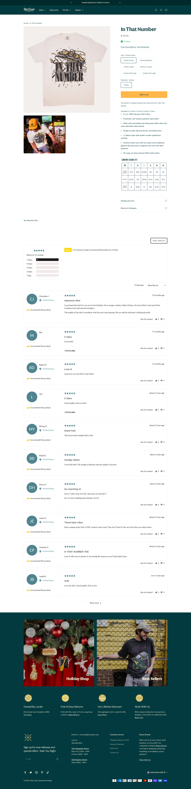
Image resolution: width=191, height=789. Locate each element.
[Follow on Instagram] (36, 772)
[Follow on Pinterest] (42, 772)
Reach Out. (139, 717)
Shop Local (54, 10)
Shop (41, 10)
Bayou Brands (161, 746)
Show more (94, 603)
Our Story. (28, 715)
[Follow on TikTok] (47, 772)
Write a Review (159, 241)
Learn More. (102, 715)
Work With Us (145, 760)
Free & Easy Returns (128, 47)
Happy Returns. (74, 715)
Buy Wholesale (143, 47)
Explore (78, 10)
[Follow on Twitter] (30, 772)
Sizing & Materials (117, 744)
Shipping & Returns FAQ (119, 740)
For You (65, 10)
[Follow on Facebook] (25, 772)
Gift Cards (114, 748)
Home (26, 23)
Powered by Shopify (45, 780)
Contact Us (114, 752)
